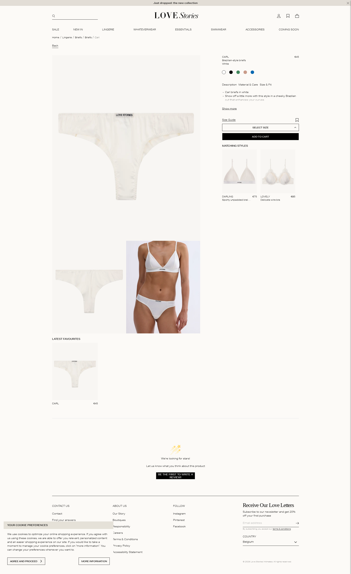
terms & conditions (282, 529)
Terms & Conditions (125, 539)
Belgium (248, 542)
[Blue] (252, 72)
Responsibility (121, 527)
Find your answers (64, 520)
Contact (57, 514)
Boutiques (119, 520)
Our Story (119, 514)
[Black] (231, 72)
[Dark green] (238, 72)
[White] (224, 72)
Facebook (179, 527)
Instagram (179, 514)
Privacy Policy (121, 546)
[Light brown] (245, 72)
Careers (118, 533)
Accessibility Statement (127, 552)
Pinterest (179, 520)
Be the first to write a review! (175, 476)
